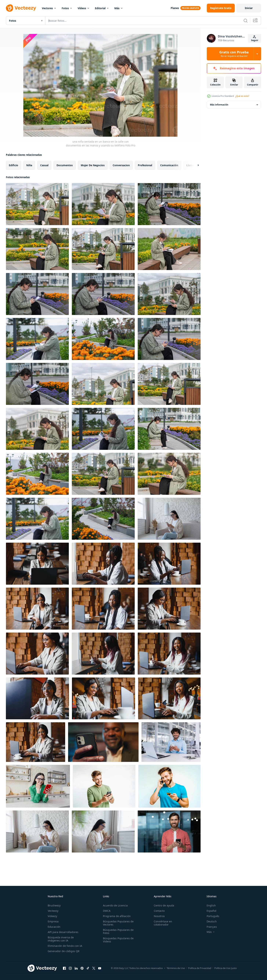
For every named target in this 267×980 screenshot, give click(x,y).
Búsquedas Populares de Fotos (118, 931)
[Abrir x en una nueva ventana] (93, 968)
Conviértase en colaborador (163, 923)
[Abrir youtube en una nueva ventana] (99, 968)
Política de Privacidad (199, 968)
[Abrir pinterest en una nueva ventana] (82, 968)
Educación (54, 926)
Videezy (52, 916)
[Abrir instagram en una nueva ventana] (70, 968)
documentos (65, 165)
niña (29, 165)
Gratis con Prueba (234, 54)
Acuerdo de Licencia (115, 905)
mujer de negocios (93, 165)
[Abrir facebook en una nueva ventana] (64, 968)
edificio (13, 165)
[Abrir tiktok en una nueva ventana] (87, 968)
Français (212, 926)
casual (44, 165)
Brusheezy (54, 905)
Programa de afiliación (117, 916)
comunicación (169, 165)
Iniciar (249, 8)
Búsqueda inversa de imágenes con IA (61, 939)
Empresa (53, 921)
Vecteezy (53, 910)
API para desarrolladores (63, 932)
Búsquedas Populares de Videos (118, 940)
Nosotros (159, 916)
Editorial (100, 8)
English (211, 905)
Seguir (254, 40)
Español (211, 910)
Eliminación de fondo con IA (65, 946)
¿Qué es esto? (242, 96)
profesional (145, 165)
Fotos (65, 8)
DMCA (106, 910)
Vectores (47, 8)
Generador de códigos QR (63, 951)
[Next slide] (195, 165)
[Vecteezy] (21, 8)
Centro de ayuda (164, 905)
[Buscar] (245, 20)
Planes (175, 8)
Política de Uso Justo (225, 968)
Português (213, 916)
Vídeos (82, 8)
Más (116, 8)
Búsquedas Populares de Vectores (118, 923)
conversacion (121, 165)
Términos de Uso (176, 968)
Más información (219, 104)
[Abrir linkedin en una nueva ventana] (76, 968)
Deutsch (212, 921)
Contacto (159, 910)
